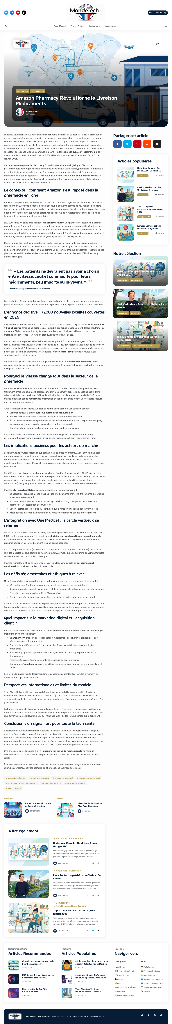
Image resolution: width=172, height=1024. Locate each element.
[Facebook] (12, 12)
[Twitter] (6, 12)
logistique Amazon (52, 783)
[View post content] (13, 810)
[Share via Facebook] (88, 863)
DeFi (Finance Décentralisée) (71, 906)
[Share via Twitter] (93, 863)
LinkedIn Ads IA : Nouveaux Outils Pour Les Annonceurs (38, 962)
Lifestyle (76, 871)
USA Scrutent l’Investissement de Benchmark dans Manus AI (38, 976)
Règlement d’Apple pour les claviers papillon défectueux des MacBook (92, 962)
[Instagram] (154, 1015)
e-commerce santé (64, 778)
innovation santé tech (90, 778)
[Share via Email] (98, 863)
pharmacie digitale (76, 783)
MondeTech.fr (32, 111)
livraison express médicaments (22, 783)
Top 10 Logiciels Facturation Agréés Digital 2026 (150, 209)
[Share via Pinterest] (137, 144)
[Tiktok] (24, 12)
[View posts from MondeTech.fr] (20, 112)
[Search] (6, 26)
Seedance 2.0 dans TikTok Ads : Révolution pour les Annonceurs (90, 976)
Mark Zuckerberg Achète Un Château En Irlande (149, 188)
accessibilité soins (16, 778)
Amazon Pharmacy (40, 778)
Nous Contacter (156, 12)
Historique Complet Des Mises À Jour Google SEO (149, 169)
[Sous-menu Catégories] (100, 26)
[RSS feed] (161, 1015)
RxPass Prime (14, 788)
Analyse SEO (77, 839)
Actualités (22, 91)
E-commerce (38, 91)
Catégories (93, 26)
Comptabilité (63, 903)
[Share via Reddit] (147, 144)
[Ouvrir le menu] (166, 26)
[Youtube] (18, 12)
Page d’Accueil (60, 26)
